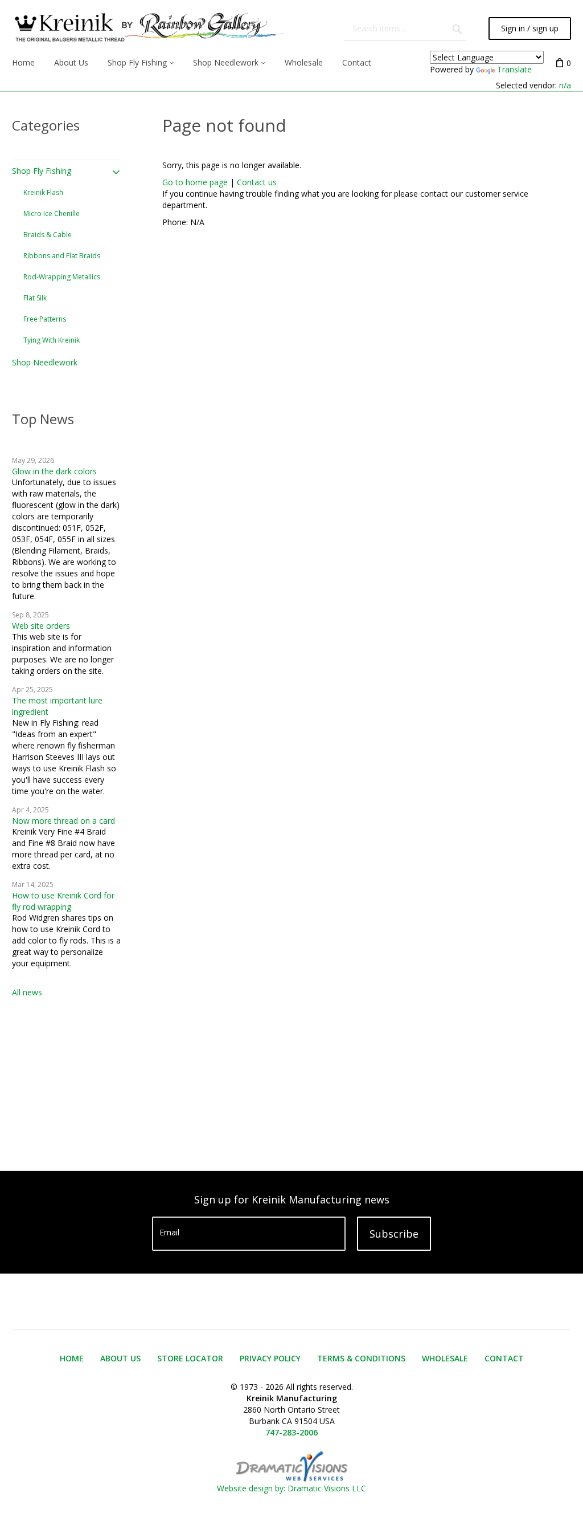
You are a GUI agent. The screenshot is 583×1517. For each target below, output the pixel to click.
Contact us (257, 182)
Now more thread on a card (63, 820)
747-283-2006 (291, 1432)
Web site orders (41, 625)
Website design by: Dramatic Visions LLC (291, 1488)
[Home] (147, 28)
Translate (514, 69)
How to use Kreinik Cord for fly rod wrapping (63, 901)
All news (27, 992)
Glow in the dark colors (54, 471)
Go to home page (195, 182)
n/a (565, 85)
